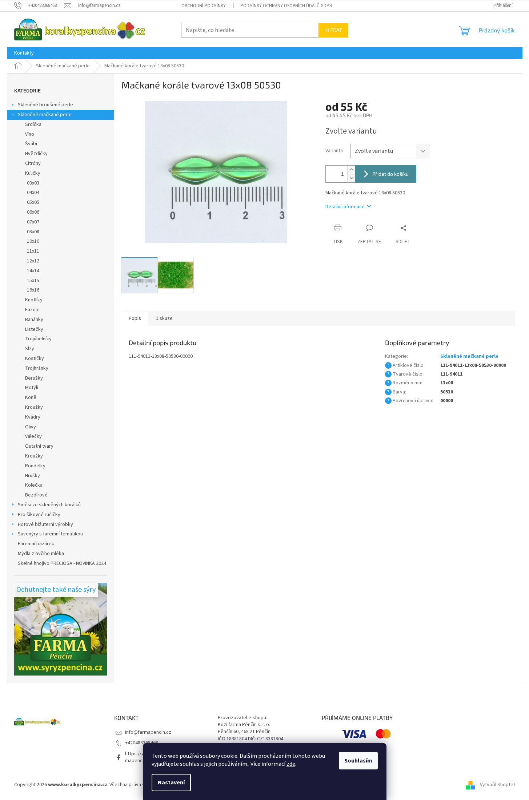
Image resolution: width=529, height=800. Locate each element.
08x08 (33, 231)
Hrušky (32, 475)
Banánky (34, 319)
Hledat (333, 30)
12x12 (33, 261)
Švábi (31, 143)
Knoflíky (34, 300)
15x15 (33, 280)
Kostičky (34, 358)
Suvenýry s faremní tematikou (50, 534)
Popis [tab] (135, 318)
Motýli (31, 387)
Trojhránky (36, 368)
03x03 (33, 183)
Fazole (32, 309)
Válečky (33, 436)
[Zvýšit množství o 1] (351, 170)
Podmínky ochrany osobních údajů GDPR (286, 6)
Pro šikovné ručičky (39, 514)
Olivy (30, 427)
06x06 (33, 212)
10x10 (33, 241)
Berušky (34, 378)
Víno (29, 134)
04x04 (33, 192)
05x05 (33, 202)
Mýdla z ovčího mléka (41, 553)
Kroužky (34, 407)
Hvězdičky (36, 153)
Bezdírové (36, 495)
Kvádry (32, 417)
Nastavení (171, 783)
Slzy (29, 348)
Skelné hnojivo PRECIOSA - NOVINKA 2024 (62, 563)
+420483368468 (141, 742)
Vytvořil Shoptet (497, 785)
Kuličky (32, 173)
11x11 (33, 251)
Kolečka (34, 485)
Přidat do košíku (390, 174)
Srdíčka (33, 124)
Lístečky (34, 329)
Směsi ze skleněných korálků (49, 504)
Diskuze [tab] (164, 318)
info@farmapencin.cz (148, 732)
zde (290, 764)
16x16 (33, 290)
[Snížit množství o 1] (351, 178)
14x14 (33, 270)
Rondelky (35, 466)
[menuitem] (24, 53)
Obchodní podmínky (203, 6)
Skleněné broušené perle (45, 104)
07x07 (33, 222)
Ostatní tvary (39, 446)
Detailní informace (345, 206)
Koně (30, 397)
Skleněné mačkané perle (45, 114)
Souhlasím (358, 761)
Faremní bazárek (36, 543)
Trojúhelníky (38, 338)
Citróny (33, 163)
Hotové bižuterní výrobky (45, 524)
